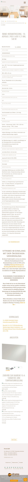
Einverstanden (14, 480)
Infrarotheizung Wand (11, 21)
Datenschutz (15, 462)
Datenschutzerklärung (17, 478)
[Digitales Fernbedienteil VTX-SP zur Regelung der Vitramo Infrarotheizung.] (12, 407)
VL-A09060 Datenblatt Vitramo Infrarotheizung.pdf (10, 321)
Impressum (8, 462)
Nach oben (14, 439)
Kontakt (21, 462)
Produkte (2, 21)
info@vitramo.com (8, 457)
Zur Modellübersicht (14, 242)
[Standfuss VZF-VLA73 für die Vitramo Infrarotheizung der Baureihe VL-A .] (12, 387)
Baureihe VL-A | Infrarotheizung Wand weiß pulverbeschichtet (12, 23)
